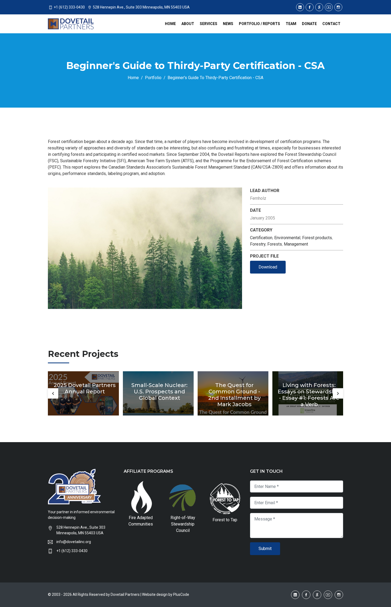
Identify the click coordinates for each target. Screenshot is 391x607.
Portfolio (153, 77)
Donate (309, 24)
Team (291, 24)
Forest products (317, 237)
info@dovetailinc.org (73, 542)
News (228, 24)
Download (268, 267)
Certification (261, 237)
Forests (274, 244)
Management (296, 244)
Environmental (287, 237)
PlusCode (181, 594)
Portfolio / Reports (259, 24)
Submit (265, 548)
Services (208, 24)
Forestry (257, 244)
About (187, 24)
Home (170, 24)
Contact (331, 24)
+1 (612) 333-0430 (72, 551)
